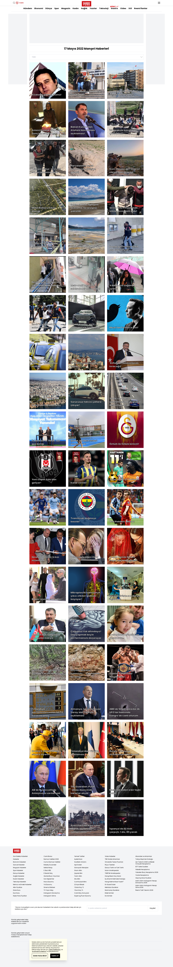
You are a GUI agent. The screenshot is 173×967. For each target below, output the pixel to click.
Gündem (27, 8)
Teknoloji (104, 8)
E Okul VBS (47, 870)
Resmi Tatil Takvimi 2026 (144, 890)
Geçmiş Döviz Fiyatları (143, 878)
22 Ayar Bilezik (79, 885)
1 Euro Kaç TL (78, 890)
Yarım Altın (78, 876)
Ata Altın (77, 879)
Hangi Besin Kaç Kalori (113, 876)
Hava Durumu (49, 882)
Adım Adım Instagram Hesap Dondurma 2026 (146, 882)
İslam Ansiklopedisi (112, 870)
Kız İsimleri (108, 896)
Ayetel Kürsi (78, 859)
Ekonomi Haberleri (19, 862)
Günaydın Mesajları (81, 868)
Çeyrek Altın (78, 873)
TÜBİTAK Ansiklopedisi (112, 873)
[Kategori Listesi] (159, 3)
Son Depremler (49, 879)
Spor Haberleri (18, 870)
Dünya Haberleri (18, 873)
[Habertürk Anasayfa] (86, 3)
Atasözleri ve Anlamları (143, 856)
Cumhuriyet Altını (80, 882)
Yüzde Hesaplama (142, 875)
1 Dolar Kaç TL (79, 887)
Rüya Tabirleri (110, 865)
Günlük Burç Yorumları (52, 876)
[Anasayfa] (17, 851)
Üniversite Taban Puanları (114, 862)
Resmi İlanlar (140, 8)
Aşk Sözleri (78, 865)
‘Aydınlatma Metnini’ (39, 951)
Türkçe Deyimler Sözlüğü (144, 859)
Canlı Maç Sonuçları (81, 893)
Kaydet (153, 908)
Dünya (48, 8)
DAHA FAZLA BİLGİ (40, 956)
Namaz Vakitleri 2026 (51, 859)
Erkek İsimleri (109, 893)
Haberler (16, 859)
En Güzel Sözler (110, 885)
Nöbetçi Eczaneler (50, 865)
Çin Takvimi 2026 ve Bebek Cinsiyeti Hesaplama (144, 863)
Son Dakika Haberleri (20, 856)
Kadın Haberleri (18, 879)
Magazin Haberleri (19, 868)
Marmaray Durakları (112, 890)
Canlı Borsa (48, 856)
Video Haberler (110, 856)
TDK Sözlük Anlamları (112, 859)
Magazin (65, 8)
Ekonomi (38, 8)
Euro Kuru (16, 893)
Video (123, 8)
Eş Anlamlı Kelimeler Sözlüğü (115, 879)
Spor (56, 8)
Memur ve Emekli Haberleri (22, 885)
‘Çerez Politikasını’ (54, 950)
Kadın (76, 8)
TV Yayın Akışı (48, 890)
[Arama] (14, 3)
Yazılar (93, 8)
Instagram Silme (50, 896)
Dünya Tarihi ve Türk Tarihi (114, 868)
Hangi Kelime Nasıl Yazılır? (114, 882)
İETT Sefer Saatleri (141, 867)
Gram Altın (78, 870)
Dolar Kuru (16, 890)
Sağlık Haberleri (18, 876)
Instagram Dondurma (52, 893)
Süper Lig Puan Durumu (82, 896)
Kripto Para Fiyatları (20, 896)
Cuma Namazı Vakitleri (52, 862)
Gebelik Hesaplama (142, 869)
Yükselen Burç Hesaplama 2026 (146, 872)
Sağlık (84, 8)
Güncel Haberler (18, 865)
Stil (130, 8)
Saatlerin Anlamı (80, 862)
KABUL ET (55, 956)
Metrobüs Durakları (111, 887)
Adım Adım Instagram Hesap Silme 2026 (146, 886)
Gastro (114, 8)
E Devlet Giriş (48, 873)
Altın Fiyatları (17, 887)
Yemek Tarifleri (79, 856)
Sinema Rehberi (49, 887)
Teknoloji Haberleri (19, 882)
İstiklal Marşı (48, 868)
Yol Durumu (48, 885)
